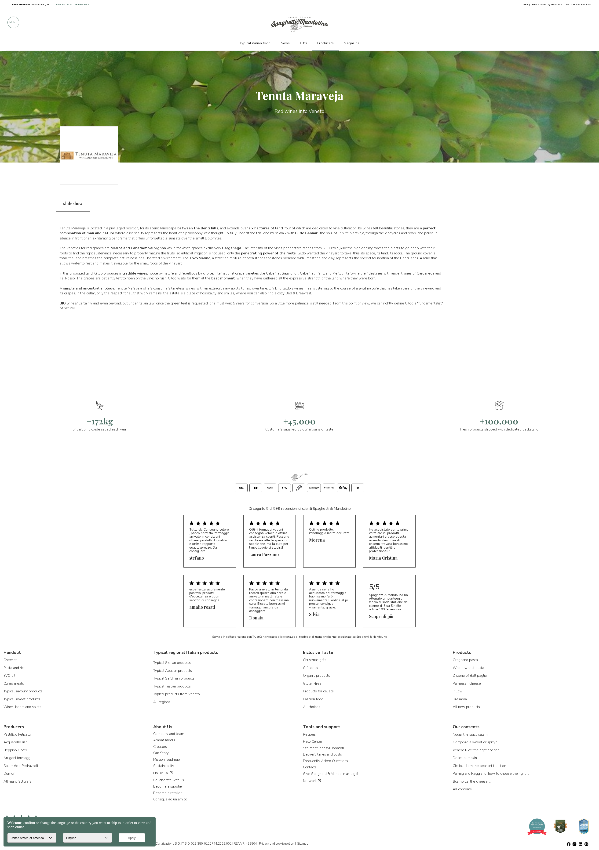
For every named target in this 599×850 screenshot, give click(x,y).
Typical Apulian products (172, 670)
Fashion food (313, 699)
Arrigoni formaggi (17, 758)
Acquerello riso (16, 742)
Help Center (312, 741)
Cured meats (14, 683)
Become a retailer (167, 793)
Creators (160, 746)
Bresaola (460, 699)
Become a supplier (168, 786)
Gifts (303, 43)
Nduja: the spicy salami (470, 734)
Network (310, 780)
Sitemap (302, 844)
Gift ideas (310, 668)
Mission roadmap (166, 759)
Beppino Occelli (16, 750)
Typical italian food (255, 43)
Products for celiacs (318, 691)
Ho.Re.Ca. (161, 773)
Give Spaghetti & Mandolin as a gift (330, 773)
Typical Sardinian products (173, 678)
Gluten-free (312, 683)
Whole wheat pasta (468, 668)
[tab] (73, 203)
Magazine (351, 43)
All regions (161, 702)
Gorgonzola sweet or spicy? (475, 742)
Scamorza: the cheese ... (472, 781)
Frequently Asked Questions (325, 761)
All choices (311, 707)
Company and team (168, 733)
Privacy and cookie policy (276, 844)
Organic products (316, 675)
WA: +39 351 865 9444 (579, 4)
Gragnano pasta (465, 660)
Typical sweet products (22, 699)
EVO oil (9, 675)
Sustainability (163, 765)
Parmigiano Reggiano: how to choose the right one (491, 773)
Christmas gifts (314, 660)
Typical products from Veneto (176, 694)
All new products (466, 707)
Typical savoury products (23, 691)
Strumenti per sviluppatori (323, 748)
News (285, 43)
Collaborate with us (168, 780)
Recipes (309, 734)
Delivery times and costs (322, 754)
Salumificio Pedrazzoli (21, 765)
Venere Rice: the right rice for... (477, 750)
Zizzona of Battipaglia (470, 675)
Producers (325, 43)
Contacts (310, 767)
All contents (462, 789)
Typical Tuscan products (172, 686)
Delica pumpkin (465, 758)
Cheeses (10, 660)
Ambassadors (164, 740)
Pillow (458, 691)
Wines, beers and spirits (22, 707)
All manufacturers (17, 781)
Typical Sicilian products (172, 662)
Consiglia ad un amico (170, 799)
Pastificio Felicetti (17, 734)
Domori (9, 773)
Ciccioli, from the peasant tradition (479, 765)
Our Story (161, 753)
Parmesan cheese (467, 683)
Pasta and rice (15, 668)
